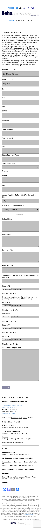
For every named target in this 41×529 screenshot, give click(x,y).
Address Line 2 (7, 138)
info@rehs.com (28, 514)
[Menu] (36, 4)
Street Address (7, 129)
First (3, 98)
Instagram (22, 418)
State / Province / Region (11, 155)
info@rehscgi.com (8, 413)
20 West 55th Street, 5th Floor (12, 405)
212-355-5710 (28, 8)
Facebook (14, 418)
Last (3, 106)
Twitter (30, 418)
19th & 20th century (23, 21)
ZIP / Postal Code (8, 163)
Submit (6, 387)
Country (5, 171)
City (3, 146)
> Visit (11, 21)
